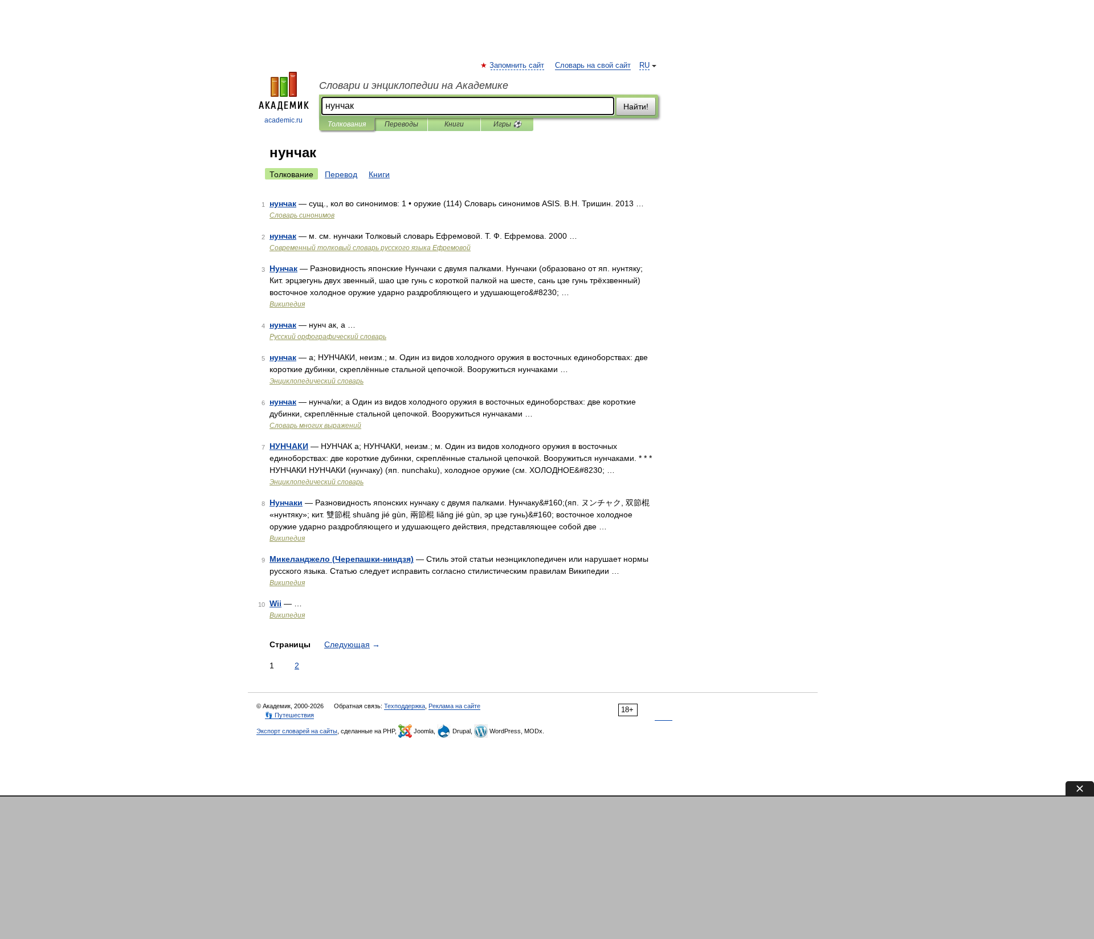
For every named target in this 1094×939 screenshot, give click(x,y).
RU (644, 66)
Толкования (347, 124)
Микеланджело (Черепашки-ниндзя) (342, 559)
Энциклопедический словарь (317, 381)
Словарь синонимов (302, 215)
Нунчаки (286, 502)
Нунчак (283, 268)
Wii (275, 603)
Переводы (401, 124)
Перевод (341, 174)
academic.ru (283, 120)
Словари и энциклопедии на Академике (413, 85)
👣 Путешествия (289, 715)
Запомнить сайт (517, 66)
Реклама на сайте (454, 706)
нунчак (283, 203)
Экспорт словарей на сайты (296, 731)
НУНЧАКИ (289, 446)
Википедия (287, 304)
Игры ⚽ (507, 124)
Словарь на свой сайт (593, 66)
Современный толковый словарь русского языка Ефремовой (370, 248)
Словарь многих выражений (315, 426)
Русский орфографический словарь (328, 337)
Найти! (635, 106)
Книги (454, 124)
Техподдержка (404, 706)
